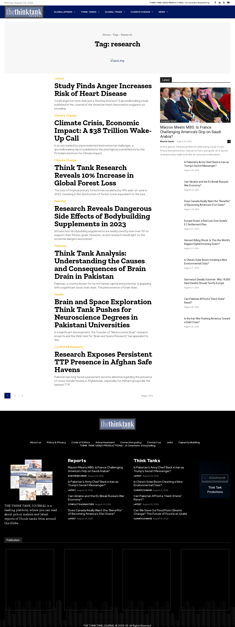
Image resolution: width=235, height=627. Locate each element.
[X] (224, 3)
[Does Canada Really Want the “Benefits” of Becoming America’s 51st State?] (170, 206)
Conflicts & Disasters (68, 347)
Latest (59, 78)
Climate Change (65, 115)
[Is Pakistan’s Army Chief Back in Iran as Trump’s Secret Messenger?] (170, 167)
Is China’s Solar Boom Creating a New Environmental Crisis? (158, 483)
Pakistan (60, 201)
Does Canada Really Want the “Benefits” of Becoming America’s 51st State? (95, 512)
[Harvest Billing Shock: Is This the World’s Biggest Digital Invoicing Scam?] (170, 245)
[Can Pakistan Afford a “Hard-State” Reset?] (170, 304)
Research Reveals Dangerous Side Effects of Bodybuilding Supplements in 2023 (103, 216)
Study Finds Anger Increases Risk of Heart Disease (103, 89)
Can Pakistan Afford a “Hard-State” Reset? (158, 497)
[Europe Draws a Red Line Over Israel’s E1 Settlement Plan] (170, 226)
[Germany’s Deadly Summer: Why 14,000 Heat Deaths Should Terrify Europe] (170, 285)
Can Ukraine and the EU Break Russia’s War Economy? (96, 497)
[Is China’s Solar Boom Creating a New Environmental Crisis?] (170, 265)
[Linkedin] (219, 3)
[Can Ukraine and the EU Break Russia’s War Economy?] (170, 187)
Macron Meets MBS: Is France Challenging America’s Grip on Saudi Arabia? (190, 132)
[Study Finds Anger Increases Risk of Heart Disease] (26, 91)
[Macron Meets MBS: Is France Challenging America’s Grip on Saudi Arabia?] (195, 105)
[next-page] (22, 395)
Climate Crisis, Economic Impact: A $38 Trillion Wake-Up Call (103, 130)
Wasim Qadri (167, 141)
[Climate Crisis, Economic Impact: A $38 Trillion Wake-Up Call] (26, 128)
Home (106, 34)
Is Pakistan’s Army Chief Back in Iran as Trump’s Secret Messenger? (93, 483)
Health (59, 294)
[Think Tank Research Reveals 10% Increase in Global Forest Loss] (26, 173)
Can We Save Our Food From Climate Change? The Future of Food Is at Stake (160, 512)
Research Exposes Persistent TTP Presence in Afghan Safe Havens (103, 361)
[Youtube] (228, 3)
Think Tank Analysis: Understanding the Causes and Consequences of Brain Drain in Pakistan (100, 264)
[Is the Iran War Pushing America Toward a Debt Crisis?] (170, 324)
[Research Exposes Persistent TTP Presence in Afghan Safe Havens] (26, 360)
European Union (168, 121)
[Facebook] (215, 3)
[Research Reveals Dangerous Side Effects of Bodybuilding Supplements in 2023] (26, 214)
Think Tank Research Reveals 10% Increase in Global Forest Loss (94, 175)
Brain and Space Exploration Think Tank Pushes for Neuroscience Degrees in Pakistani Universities (103, 313)
